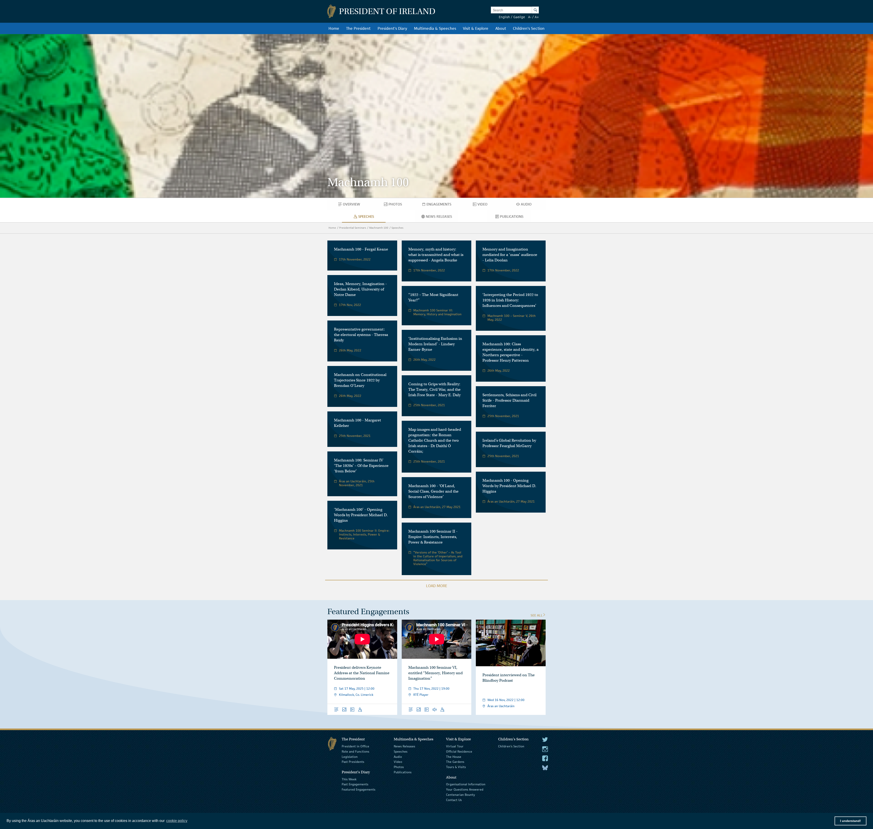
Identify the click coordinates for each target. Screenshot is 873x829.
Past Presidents (353, 762)
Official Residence (459, 751)
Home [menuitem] (334, 28)
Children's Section (511, 746)
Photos (399, 767)
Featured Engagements (358, 789)
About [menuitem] (500, 28)
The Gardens (455, 762)
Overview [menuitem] (354, 205)
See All (537, 615)
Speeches (397, 227)
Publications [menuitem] (515, 217)
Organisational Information (465, 784)
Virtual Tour (455, 746)
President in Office (355, 746)
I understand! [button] (850, 821)
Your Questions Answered (464, 789)
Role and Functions (355, 751)
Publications (402, 772)
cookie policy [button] (176, 821)
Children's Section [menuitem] (528, 28)
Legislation (350, 756)
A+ (537, 17)
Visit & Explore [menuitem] (475, 28)
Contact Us (454, 800)
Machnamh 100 (378, 227)
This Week (349, 779)
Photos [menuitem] (397, 205)
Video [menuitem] (483, 205)
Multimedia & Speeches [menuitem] (435, 28)
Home (332, 227)
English (504, 17)
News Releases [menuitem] (442, 217)
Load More (436, 585)
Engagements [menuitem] (442, 205)
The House (453, 756)
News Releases (404, 746)
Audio (398, 756)
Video (398, 762)
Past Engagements (355, 784)
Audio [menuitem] (527, 205)
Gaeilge (519, 17)
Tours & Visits (456, 767)
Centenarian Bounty (460, 795)
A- (529, 17)
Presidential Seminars (352, 227)
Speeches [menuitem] (367, 217)
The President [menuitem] (358, 28)
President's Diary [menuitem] (392, 28)
